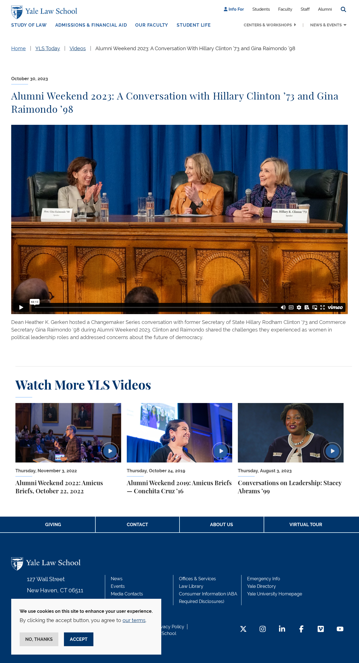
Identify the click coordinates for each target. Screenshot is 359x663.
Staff (305, 9)
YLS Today (47, 48)
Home (18, 48)
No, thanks (39, 639)
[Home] (45, 12)
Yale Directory (261, 586)
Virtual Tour (305, 524)
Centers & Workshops (268, 25)
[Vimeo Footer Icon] (320, 629)
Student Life (194, 25)
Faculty (285, 9)
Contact (137, 524)
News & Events (326, 25)
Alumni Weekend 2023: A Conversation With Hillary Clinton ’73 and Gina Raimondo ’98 (195, 48)
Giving (53, 524)
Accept (79, 639)
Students (261, 9)
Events (118, 586)
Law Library (191, 586)
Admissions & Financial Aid (91, 25)
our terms (134, 620)
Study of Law (29, 25)
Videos (78, 48)
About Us (221, 524)
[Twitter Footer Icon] (243, 629)
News (117, 578)
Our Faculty (151, 25)
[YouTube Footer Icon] (340, 629)
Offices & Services (197, 578)
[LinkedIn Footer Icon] (282, 629)
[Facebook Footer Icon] (301, 629)
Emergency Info (263, 578)
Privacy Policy (169, 626)
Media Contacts (127, 594)
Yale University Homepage (274, 594)
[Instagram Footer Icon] (262, 629)
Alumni (325, 9)
